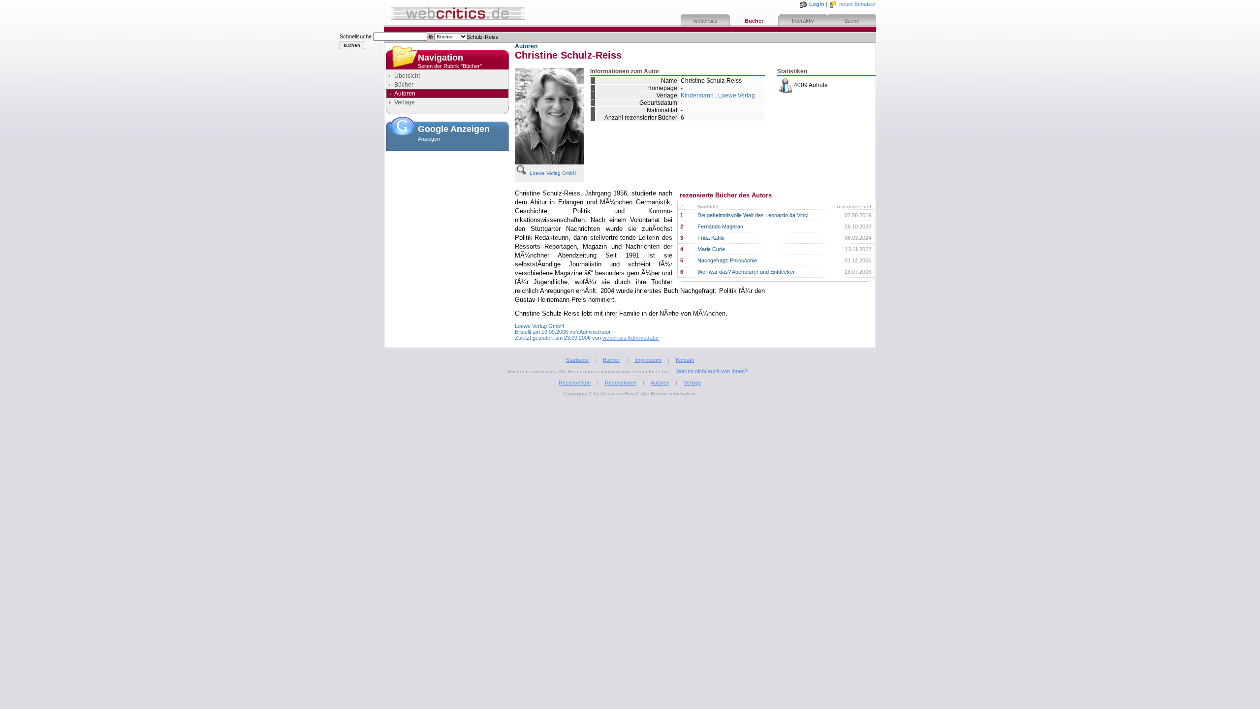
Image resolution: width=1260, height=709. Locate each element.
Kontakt (685, 360)
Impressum (648, 360)
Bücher (754, 21)
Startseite (577, 360)
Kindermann (697, 95)
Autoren (660, 383)
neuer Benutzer (857, 4)
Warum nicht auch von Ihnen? (712, 371)
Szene (851, 21)
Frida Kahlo (710, 238)
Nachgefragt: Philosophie (727, 260)
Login (816, 4)
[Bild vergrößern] (522, 169)
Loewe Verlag (736, 95)
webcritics (705, 21)
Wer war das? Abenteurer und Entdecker (746, 272)
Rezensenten (575, 383)
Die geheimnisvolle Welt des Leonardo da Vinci (752, 215)
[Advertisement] (447, 203)
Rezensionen (620, 383)
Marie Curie (711, 249)
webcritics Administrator (630, 338)
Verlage (404, 102)
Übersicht (407, 75)
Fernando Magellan (720, 226)
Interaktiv (803, 21)
